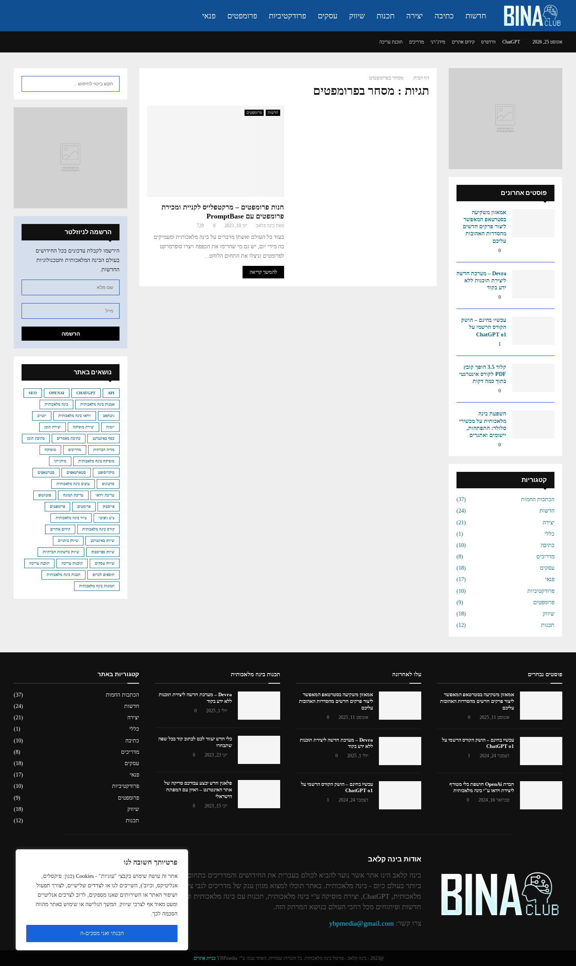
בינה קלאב (265, 225)
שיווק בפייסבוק (102, 552)
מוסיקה (50, 450)
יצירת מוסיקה (83, 427)
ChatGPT (511, 42)
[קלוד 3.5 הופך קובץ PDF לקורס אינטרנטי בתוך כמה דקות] (533, 378)
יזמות (110, 427)
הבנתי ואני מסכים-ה (102, 933)
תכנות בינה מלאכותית (63, 574)
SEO (33, 393)
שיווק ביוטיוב (68, 540)
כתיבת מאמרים (68, 438)
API (111, 393)
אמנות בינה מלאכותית (97, 404)
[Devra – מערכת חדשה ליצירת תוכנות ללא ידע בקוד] (533, 284)
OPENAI (56, 393)
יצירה (414, 15)
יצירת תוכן (52, 427)
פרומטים (84, 506)
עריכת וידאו (105, 495)
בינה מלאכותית (56, 404)
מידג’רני (438, 42)
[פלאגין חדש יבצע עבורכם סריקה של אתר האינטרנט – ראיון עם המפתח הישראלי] (259, 794)
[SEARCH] (30, 84)
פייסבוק (108, 506)
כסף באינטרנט (103, 438)
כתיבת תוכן (36, 438)
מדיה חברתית (103, 450)
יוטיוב (41, 415)
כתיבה (444, 15)
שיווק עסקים (104, 563)
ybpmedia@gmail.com (361, 923)
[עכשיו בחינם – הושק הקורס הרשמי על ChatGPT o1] (533, 331)
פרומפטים (242, 15)
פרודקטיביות (287, 15)
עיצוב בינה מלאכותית (73, 484)
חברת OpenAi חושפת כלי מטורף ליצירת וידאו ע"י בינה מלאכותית (481, 787)
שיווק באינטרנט (102, 540)
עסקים (327, 15)
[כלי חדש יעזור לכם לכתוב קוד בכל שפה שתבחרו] (259, 750)
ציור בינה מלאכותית (71, 518)
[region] (102, 899)
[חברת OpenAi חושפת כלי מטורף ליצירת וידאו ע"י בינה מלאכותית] (541, 795)
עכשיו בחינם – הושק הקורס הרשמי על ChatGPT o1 (483, 327)
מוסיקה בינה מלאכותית (96, 461)
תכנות (386, 15)
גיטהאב (108, 415)
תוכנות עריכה (72, 563)
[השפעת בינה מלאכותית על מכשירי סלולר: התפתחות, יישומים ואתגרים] (533, 424)
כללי (549, 534)
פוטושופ (44, 495)
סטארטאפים (76, 472)
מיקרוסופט (106, 472)
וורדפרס (488, 42)
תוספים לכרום (103, 574)
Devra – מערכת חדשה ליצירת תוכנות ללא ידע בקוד (481, 281)
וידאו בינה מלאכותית (74, 415)
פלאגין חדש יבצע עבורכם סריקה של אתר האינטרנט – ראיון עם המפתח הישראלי (198, 789)
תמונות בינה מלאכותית (96, 586)
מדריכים (416, 42)
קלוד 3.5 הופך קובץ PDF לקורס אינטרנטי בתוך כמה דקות (482, 374)
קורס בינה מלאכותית (98, 529)
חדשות (476, 15)
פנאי (209, 15)
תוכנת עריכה (390, 42)
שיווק (357, 15)
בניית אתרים (205, 958)
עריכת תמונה (73, 495)
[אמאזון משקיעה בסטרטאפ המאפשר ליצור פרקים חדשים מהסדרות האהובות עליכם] (533, 223)
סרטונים (108, 484)
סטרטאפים (46, 472)
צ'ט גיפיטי (106, 518)
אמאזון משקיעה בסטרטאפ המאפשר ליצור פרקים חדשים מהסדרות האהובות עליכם (484, 226)
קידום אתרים (463, 42)
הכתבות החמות (537, 499)
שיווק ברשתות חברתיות (61, 552)
